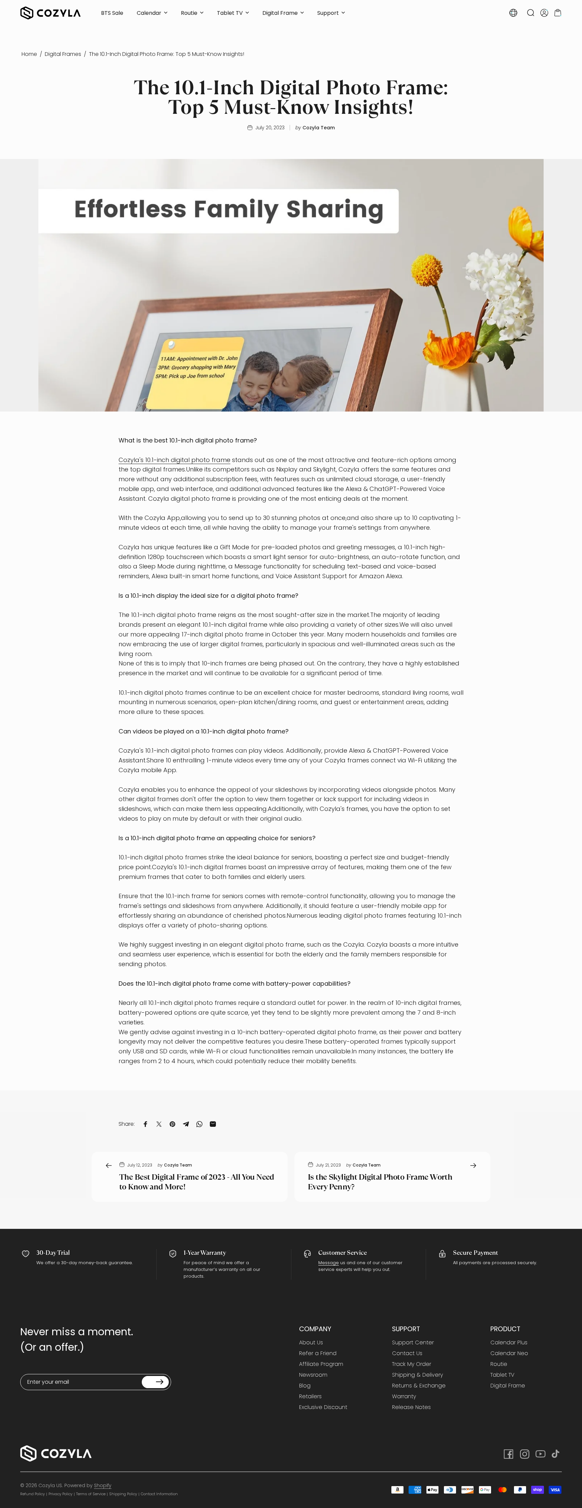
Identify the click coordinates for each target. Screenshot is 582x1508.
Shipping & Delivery (417, 1375)
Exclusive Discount (323, 1407)
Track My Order (411, 1364)
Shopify (102, 1485)
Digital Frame (507, 1385)
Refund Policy (32, 1494)
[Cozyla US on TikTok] (556, 1453)
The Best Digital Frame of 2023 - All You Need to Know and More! (196, 1182)
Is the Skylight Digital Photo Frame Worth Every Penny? (380, 1182)
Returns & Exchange (419, 1385)
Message (328, 1262)
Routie (498, 1364)
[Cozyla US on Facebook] (508, 1453)
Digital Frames (63, 54)
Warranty (404, 1396)
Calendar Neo (509, 1353)
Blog (305, 1385)
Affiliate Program (321, 1364)
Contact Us (407, 1353)
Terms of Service (90, 1494)
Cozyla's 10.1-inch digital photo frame (174, 460)
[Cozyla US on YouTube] (540, 1453)
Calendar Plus (508, 1342)
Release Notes (411, 1407)
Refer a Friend (317, 1353)
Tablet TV (502, 1375)
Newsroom (313, 1375)
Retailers (310, 1396)
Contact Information (159, 1494)
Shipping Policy (123, 1494)
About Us (311, 1342)
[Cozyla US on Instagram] (524, 1453)
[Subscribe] (155, 1382)
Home (29, 54)
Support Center (413, 1342)
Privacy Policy (60, 1494)
